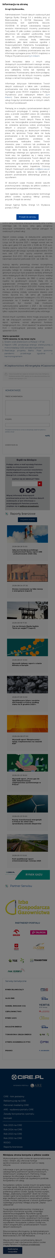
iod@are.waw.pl (42, 169)
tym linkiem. (34, 56)
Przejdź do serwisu (27, 217)
